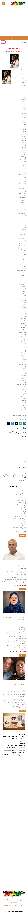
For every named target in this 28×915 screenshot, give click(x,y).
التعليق (24, 436)
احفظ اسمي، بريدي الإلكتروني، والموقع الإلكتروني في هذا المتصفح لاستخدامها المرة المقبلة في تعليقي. (14, 476)
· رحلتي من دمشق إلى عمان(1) (18, 738)
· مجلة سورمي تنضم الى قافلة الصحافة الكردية (14, 754)
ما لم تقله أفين (22, 565)
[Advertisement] (14, 22)
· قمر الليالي (23, 741)
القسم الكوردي (7, 905)
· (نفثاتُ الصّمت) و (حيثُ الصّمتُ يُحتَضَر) (16, 748)
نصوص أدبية (21, 651)
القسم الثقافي (14, 905)
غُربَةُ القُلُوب (23, 491)
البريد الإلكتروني (22, 461)
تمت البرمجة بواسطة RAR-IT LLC (14, 911)
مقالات (23, 707)
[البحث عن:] (16, 42)
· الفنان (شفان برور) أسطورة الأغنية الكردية (15, 750)
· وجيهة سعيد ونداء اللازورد (19, 752)
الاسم (24, 455)
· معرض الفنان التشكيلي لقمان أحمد (16, 745)
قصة (23, 585)
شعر (19, 51)
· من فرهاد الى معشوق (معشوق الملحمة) (15, 734)
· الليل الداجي (23, 743)
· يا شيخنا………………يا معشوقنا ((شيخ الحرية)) (14, 736)
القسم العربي (21, 905)
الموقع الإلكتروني (22, 467)
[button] (3, 3)
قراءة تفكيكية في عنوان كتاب (18, 685)
